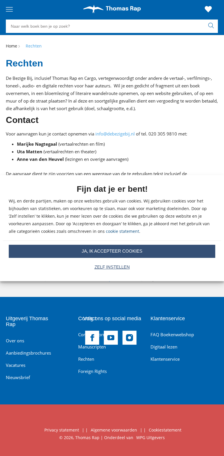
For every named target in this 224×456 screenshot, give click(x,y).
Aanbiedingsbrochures (28, 353)
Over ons (15, 341)
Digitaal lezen (163, 347)
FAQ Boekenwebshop (172, 334)
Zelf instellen (112, 267)
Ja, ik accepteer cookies (112, 251)
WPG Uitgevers (150, 437)
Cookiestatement (165, 430)
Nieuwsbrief (18, 377)
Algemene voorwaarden (114, 430)
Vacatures (15, 365)
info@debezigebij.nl (115, 134)
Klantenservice (165, 359)
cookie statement (122, 231)
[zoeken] (212, 26)
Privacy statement (61, 430)
